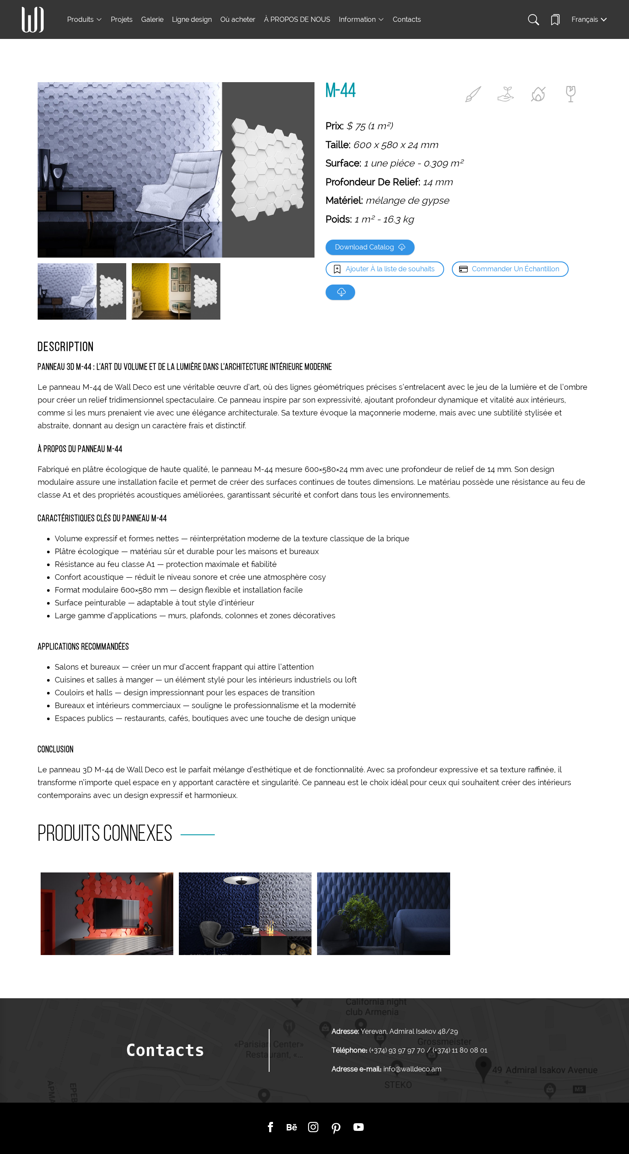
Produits (80, 19)
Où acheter (237, 19)
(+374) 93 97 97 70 (398, 1050)
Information (357, 19)
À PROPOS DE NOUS (297, 19)
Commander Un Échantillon (515, 269)
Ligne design (192, 19)
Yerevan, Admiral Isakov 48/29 (409, 1031)
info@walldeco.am (412, 1069)
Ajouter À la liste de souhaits (390, 269)
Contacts (407, 19)
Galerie (152, 19)
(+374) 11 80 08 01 (459, 1050)
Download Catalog (364, 247)
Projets (122, 19)
